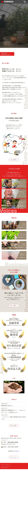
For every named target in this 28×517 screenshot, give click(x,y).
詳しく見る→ (13, 305)
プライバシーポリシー (6, 464)
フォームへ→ (13, 457)
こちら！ (17, 451)
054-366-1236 (13, 442)
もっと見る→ (13, 159)
